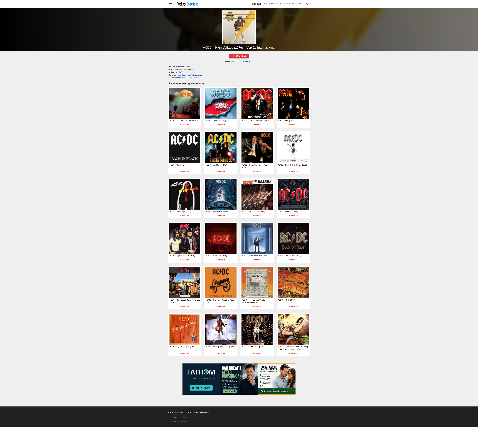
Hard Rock (181, 75)
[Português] (254, 4)
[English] (259, 4)
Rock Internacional (194, 75)
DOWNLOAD (240, 56)
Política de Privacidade (182, 422)
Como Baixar (288, 4)
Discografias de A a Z (272, 4)
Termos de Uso (179, 418)
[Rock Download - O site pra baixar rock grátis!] (187, 4)
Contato (299, 4)
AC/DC (179, 72)
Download (184, 125)
